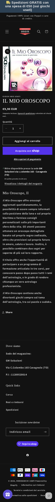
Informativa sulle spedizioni (23, 495)
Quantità (7, 121)
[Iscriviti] (45, 432)
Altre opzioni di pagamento (27, 159)
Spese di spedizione (26, 113)
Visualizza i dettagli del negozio (23, 183)
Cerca (9, 394)
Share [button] (9, 312)
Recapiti (45, 495)
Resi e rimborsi (15, 402)
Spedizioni (12, 409)
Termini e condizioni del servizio (29, 490)
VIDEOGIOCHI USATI (25, 481)
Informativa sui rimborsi (33, 485)
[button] (7, 31)
